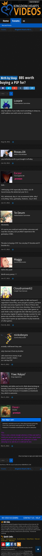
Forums (15, 20)
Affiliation (12, 540)
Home (6, 20)
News (2, 539)
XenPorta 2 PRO (4, 464)
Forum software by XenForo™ (9, 547)
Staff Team (4, 540)
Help (38, 518)
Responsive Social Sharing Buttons (11, 555)
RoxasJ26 (20, 152)
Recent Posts (6, 25)
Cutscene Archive (11, 539)
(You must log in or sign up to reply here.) (30, 456)
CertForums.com (28, 555)
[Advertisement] (21, 54)
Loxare (18, 101)
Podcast (37, 539)
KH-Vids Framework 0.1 (8, 549)
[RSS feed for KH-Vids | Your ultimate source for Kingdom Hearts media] (19, 544)
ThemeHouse (28, 551)
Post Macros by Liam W (25, 547)
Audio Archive (21, 539)
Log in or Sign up (34, 2)
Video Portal (30, 539)
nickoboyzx (21, 335)
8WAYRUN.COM (26, 464)
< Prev (2, 93)
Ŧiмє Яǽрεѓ (18, 374)
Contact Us (28, 518)
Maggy (18, 259)
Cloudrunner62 (23, 288)
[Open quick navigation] (40, 29)
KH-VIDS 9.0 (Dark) (10, 518)
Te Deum (19, 213)
